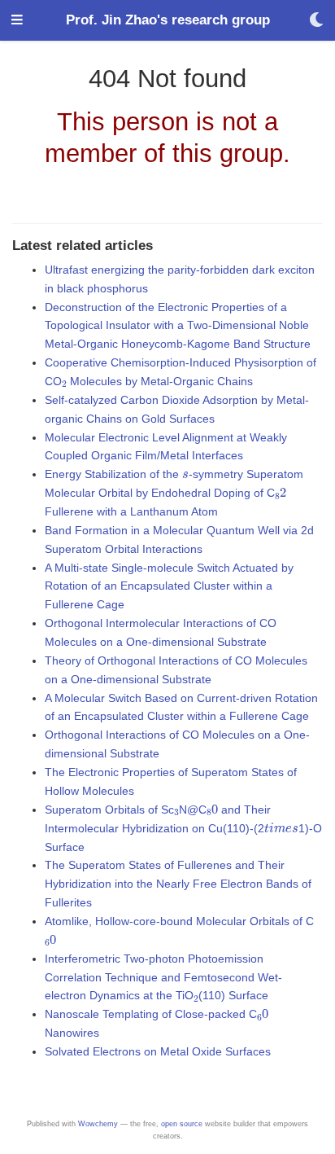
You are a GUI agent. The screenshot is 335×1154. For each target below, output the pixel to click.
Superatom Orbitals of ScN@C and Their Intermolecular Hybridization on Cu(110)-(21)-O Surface (183, 828)
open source (181, 1124)
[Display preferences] (316, 20)
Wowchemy (98, 1124)
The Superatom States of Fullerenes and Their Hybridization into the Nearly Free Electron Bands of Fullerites (178, 883)
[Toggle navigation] (17, 20)
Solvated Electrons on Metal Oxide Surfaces (158, 1051)
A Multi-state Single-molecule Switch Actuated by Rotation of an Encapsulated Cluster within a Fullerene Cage (169, 586)
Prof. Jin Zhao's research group (168, 20)
